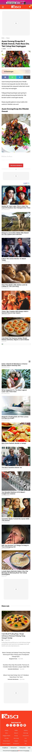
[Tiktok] (17, 725)
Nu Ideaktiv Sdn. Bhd (14, 750)
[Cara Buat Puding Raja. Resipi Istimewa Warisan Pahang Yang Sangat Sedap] (16, 621)
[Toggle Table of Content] (26, 71)
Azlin (4, 48)
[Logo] (16, 7)
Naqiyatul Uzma (13, 658)
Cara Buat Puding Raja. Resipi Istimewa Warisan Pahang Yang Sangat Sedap (13, 636)
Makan (8, 38)
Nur (2, 640)
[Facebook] (7, 725)
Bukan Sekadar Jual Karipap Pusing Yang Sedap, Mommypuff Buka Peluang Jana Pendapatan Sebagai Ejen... (16, 654)
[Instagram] (11, 725)
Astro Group (27, 750)
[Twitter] (14, 725)
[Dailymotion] (24, 725)
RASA (3, 38)
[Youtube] (21, 725)
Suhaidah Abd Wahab (13, 669)
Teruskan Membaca (16, 165)
